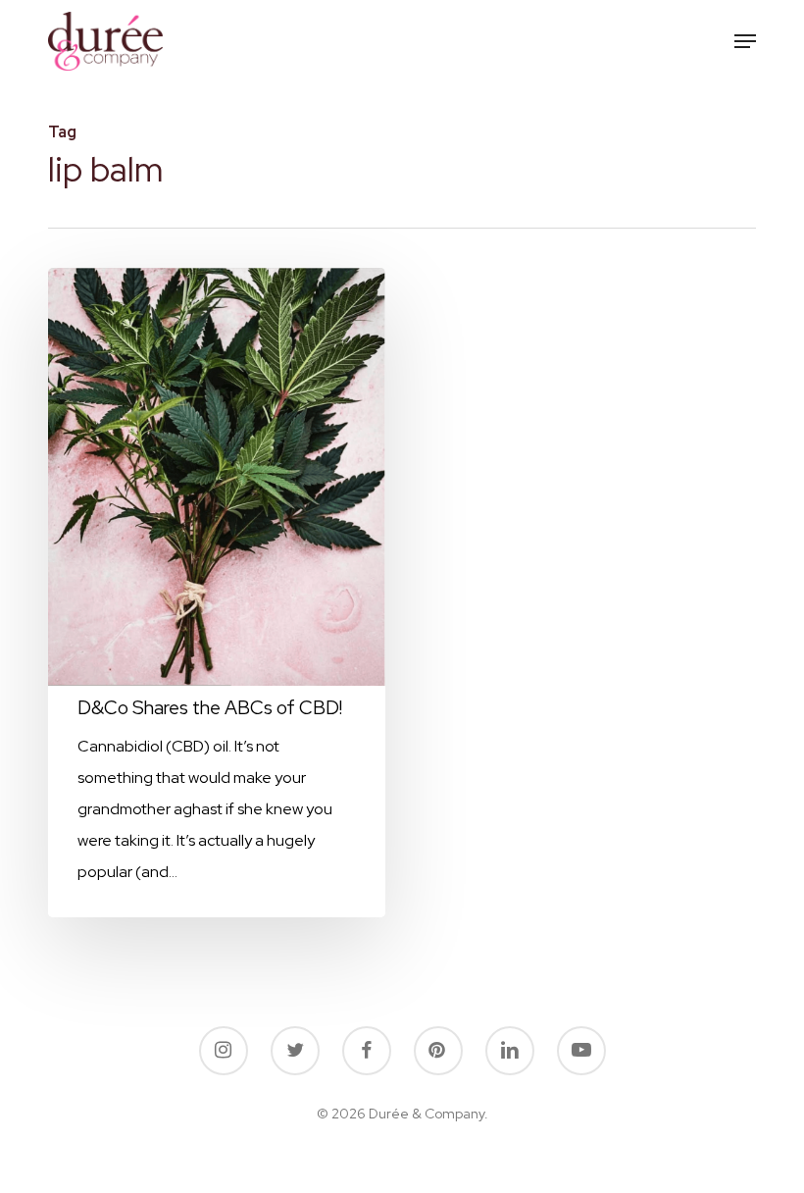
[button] (745, 41)
